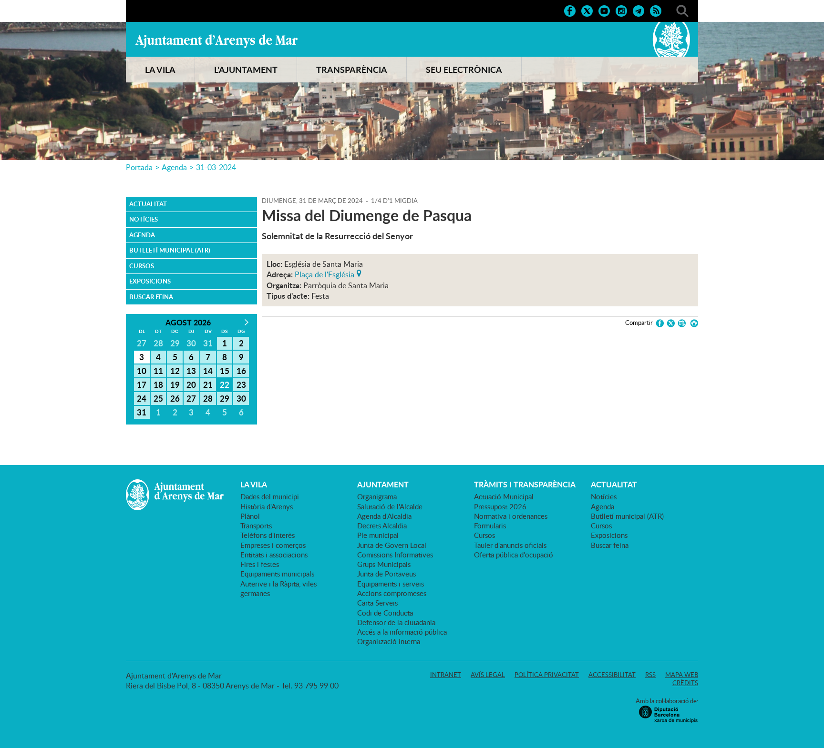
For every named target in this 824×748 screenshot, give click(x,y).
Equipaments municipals (277, 573)
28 (208, 398)
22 (224, 384)
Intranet (445, 674)
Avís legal (488, 674)
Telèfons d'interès (267, 535)
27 (191, 398)
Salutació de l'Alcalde (389, 506)
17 (141, 384)
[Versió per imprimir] (692, 323)
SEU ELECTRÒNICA (464, 69)
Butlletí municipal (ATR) (169, 250)
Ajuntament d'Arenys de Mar (216, 41)
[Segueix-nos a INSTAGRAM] (621, 10)
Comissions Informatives (395, 554)
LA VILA (160, 69)
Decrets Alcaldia (382, 525)
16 (241, 370)
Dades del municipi (269, 496)
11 (158, 370)
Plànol (250, 516)
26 (175, 398)
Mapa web (681, 674)
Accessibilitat (612, 674)
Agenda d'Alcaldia (384, 516)
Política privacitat (547, 674)
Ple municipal (378, 535)
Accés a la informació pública (402, 632)
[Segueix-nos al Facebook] (570, 10)
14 (208, 370)
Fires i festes (259, 564)
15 (224, 370)
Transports (256, 525)
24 (141, 398)
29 (224, 398)
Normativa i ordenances (510, 516)
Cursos (141, 266)
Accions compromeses (391, 593)
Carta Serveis (377, 602)
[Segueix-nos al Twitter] (587, 10)
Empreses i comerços (273, 545)
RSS (650, 674)
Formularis (490, 525)
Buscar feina (151, 297)
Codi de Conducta (385, 612)
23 (241, 384)
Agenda (174, 167)
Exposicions (150, 281)
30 (241, 398)
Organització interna (388, 641)
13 (191, 370)
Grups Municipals (384, 564)
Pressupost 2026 (500, 506)
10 (141, 370)
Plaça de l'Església (324, 273)
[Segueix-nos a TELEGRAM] (638, 10)
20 (191, 384)
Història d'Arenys (266, 506)
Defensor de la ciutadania (396, 622)
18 (158, 384)
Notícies (143, 219)
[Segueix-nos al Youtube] (604, 10)
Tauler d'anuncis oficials (510, 545)
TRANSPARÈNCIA (351, 69)
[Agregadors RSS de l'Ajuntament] (655, 10)
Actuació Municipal (504, 496)
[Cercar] (682, 10)
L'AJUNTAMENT (246, 69)
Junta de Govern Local (391, 545)
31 (141, 412)
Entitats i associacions (274, 554)
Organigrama (377, 496)
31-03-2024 (216, 167)
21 (208, 384)
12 (175, 370)
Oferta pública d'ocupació (513, 554)
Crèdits (685, 682)
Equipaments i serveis (390, 583)
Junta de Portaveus (386, 573)
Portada (139, 167)
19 (175, 384)
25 (158, 398)
